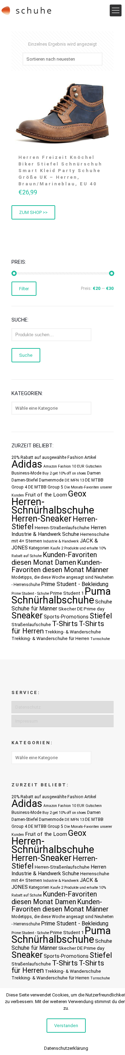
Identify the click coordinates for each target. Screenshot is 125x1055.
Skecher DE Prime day (81, 608)
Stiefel (101, 615)
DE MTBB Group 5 (45, 487)
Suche (26, 355)
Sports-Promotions (66, 616)
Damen (94, 473)
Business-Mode (26, 473)
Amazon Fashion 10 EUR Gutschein (72, 466)
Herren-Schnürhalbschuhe (52, 506)
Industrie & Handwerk (61, 541)
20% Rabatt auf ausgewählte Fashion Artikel (53, 457)
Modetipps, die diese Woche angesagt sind (52, 577)
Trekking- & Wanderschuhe (73, 631)
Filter (24, 288)
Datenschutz (28, 707)
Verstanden (66, 1025)
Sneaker (27, 615)
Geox (77, 494)
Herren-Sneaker (41, 519)
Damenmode (51, 480)
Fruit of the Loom (46, 495)
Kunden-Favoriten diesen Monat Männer (60, 566)
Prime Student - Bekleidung (74, 584)
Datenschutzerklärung (66, 1048)
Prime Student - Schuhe (30, 593)
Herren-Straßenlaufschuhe (62, 527)
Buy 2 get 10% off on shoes (64, 473)
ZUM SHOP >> (33, 212)
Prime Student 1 (67, 593)
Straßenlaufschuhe (31, 624)
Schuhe (103, 602)
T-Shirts (65, 623)
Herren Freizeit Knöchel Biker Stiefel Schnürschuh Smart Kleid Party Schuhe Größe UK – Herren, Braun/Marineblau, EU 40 (60, 170)
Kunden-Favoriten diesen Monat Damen (54, 558)
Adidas (26, 464)
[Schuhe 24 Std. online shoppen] (26, 10)
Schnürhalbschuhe (52, 600)
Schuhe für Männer (34, 608)
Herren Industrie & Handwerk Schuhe (58, 530)
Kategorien (39, 548)
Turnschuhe (100, 639)
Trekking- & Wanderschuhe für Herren (50, 638)
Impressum (26, 721)
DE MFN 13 (74, 480)
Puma (98, 591)
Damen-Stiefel (24, 480)
